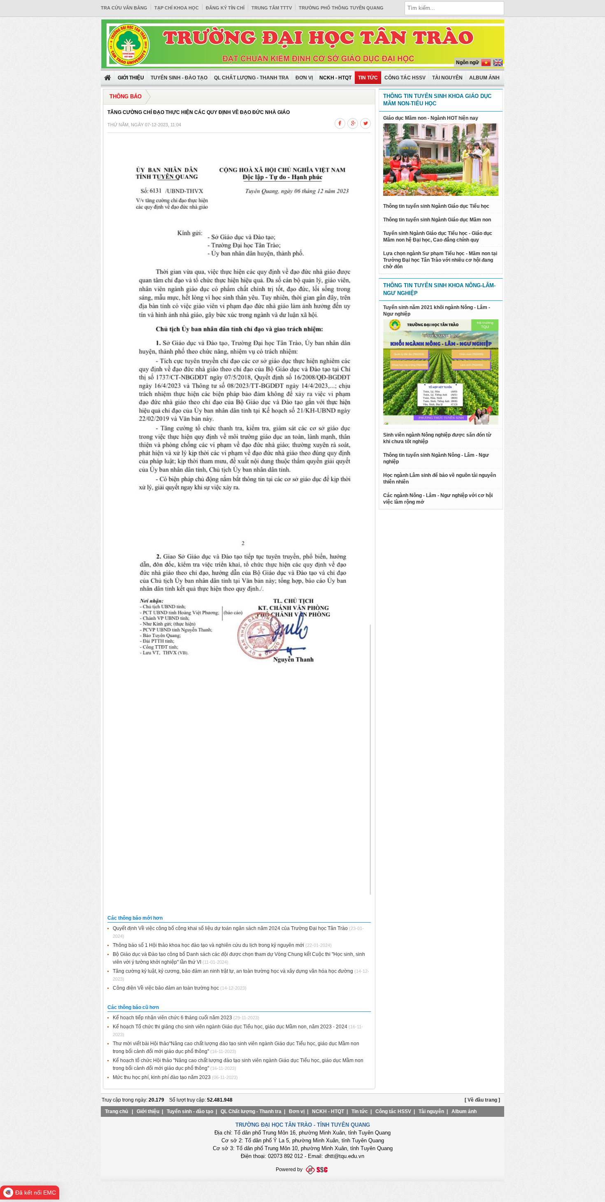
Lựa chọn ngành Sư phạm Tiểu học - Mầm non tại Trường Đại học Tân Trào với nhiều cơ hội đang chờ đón (440, 260)
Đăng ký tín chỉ (225, 7)
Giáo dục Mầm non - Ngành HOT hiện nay (430, 118)
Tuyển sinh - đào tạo (179, 77)
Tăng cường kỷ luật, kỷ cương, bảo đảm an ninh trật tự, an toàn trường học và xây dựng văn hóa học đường (233, 971)
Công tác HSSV (405, 77)
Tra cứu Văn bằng (124, 7)
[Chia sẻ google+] (353, 122)
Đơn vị (304, 77)
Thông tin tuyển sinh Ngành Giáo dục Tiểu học (436, 206)
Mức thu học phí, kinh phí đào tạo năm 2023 (162, 1077)
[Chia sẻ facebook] (340, 122)
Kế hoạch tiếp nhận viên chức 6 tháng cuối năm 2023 (172, 1018)
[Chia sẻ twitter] (365, 122)
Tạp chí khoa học (176, 7)
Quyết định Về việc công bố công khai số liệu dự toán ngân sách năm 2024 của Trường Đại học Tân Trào (230, 928)
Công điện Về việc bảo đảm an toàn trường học (166, 988)
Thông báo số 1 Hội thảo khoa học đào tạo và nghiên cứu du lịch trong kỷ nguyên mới (208, 945)
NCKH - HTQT (328, 1111)
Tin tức (368, 77)
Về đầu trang (482, 1100)
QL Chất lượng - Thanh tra (251, 77)
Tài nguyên (447, 77)
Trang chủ (116, 1111)
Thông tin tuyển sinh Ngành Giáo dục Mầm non (437, 220)
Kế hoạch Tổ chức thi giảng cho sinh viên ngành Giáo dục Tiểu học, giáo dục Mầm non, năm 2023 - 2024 (230, 1027)
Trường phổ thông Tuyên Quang (341, 7)
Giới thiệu (148, 1111)
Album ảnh (464, 1111)
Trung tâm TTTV (271, 7)
